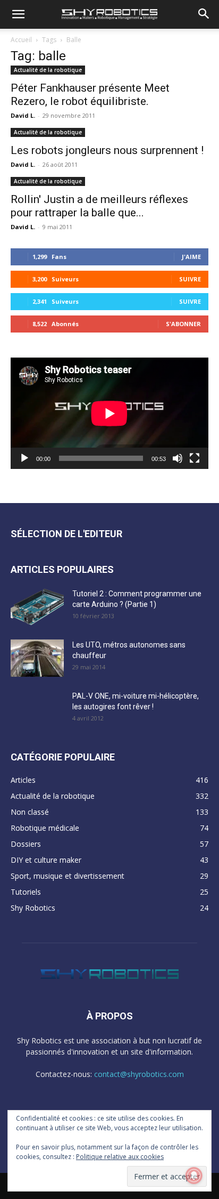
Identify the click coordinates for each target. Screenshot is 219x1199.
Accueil (21, 39)
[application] (109, 413)
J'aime (191, 257)
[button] (18, 14)
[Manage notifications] (194, 1175)
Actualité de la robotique (48, 70)
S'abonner (183, 324)
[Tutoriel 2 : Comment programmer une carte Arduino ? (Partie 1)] (37, 607)
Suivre (190, 279)
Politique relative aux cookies (120, 1156)
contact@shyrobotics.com (139, 1074)
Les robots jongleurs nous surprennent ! (107, 150)
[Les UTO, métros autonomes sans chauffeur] (37, 658)
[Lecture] (24, 458)
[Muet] (177, 458)
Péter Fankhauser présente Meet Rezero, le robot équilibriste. (90, 95)
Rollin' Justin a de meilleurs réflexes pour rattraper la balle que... (99, 206)
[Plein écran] (194, 458)
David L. (23, 115)
